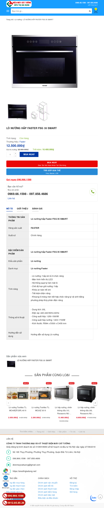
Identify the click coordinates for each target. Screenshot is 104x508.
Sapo (72, 505)
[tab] (9, 208)
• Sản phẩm (62, 431)
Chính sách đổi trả (45, 485)
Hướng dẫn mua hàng (15, 482)
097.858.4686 (33, 458)
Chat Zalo (6, 481)
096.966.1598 (19, 458)
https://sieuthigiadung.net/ (25, 471)
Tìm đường (5, 474)
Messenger (5, 488)
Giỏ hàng (73, 492)
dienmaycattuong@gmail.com (26, 464)
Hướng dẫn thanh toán (15, 485)
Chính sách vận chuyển (48, 482)
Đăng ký (73, 482)
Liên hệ (11, 198)
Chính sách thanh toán (47, 488)
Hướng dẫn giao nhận (15, 488)
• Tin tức (72, 431)
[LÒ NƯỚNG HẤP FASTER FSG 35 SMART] (11, 364)
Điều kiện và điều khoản (48, 498)
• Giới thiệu (51, 431)
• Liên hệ (81, 431)
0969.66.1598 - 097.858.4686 (86, 2)
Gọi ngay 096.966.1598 (18, 179)
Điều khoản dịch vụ (14, 492)
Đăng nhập (74, 488)
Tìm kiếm (73, 485)
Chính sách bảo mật (46, 495)
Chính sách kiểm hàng (47, 492)
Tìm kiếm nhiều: (26, 431)
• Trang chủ (40, 431)
